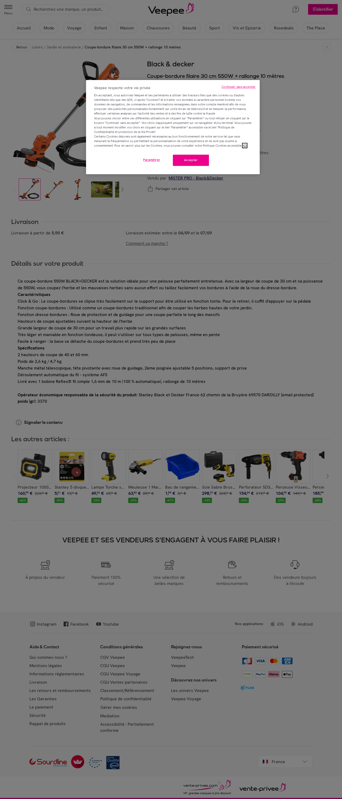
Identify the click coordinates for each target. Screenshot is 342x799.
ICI (245, 145)
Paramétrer (151, 160)
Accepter (191, 160)
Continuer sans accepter (238, 87)
